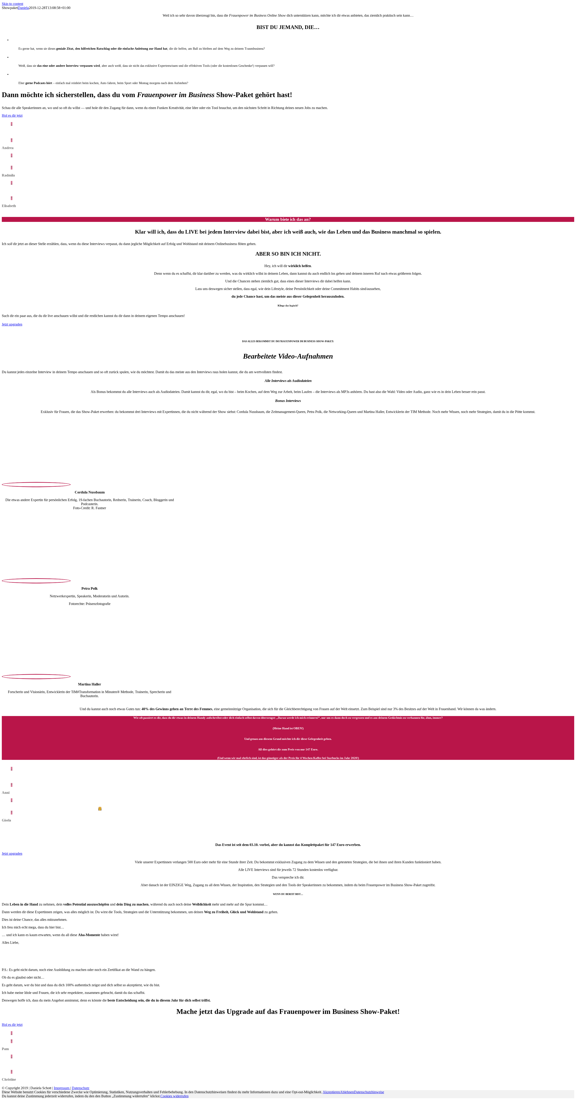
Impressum (62, 1088)
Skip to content (12, 4)
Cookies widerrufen (174, 1096)
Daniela (23, 8)
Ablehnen (347, 1092)
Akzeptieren (331, 1092)
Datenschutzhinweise (369, 1092)
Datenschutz (80, 1088)
